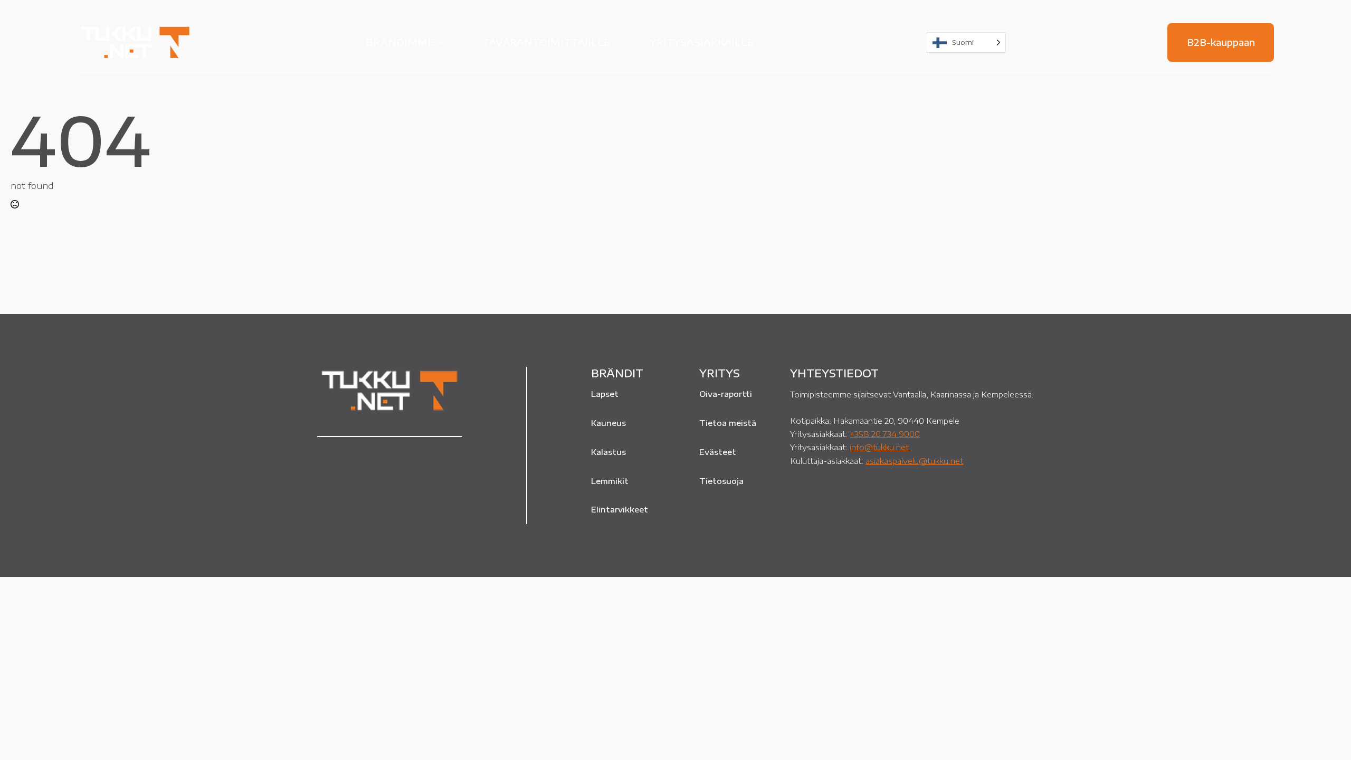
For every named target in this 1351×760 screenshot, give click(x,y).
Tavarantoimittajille (546, 42)
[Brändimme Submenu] (444, 42)
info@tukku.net (879, 447)
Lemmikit (610, 481)
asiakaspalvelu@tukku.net (914, 460)
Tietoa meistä (727, 423)
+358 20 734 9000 (885, 434)
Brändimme (400, 42)
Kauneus (608, 423)
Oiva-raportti (725, 393)
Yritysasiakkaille (702, 42)
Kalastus (608, 452)
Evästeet (717, 452)
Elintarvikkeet (619, 509)
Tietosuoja (721, 481)
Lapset (605, 393)
